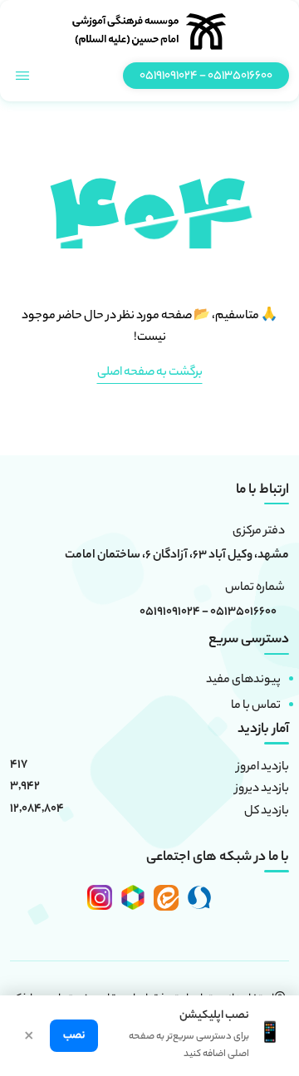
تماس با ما (256, 706)
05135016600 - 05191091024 (208, 613)
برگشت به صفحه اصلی (150, 373)
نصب (74, 1035)
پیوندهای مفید (243, 680)
